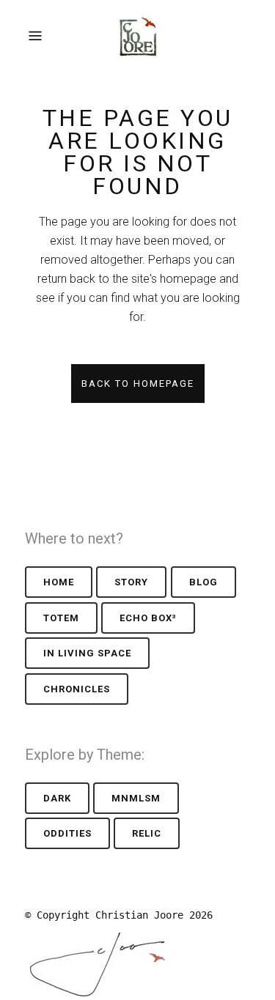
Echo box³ (148, 617)
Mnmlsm (136, 798)
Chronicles (76, 689)
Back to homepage (137, 383)
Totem (61, 617)
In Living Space (87, 653)
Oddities (67, 833)
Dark (57, 798)
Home (58, 582)
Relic (146, 833)
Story (131, 582)
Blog (203, 582)
